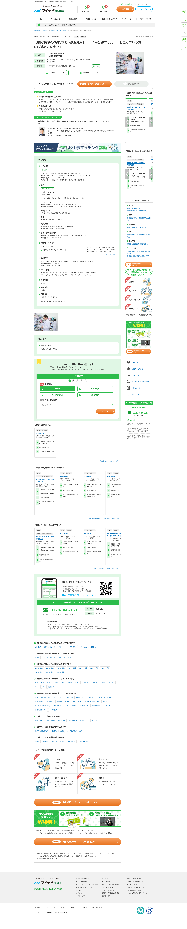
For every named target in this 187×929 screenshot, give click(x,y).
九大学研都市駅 (83, 741)
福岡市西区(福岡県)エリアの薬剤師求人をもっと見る (104, 518)
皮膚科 (49, 683)
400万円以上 (61, 668)
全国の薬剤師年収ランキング (136, 887)
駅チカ (66, 706)
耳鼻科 (56, 683)
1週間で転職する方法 (134, 890)
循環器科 (111, 683)
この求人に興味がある (92, 84)
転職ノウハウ (91, 19)
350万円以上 (50, 668)
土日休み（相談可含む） (43, 706)
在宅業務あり (84, 706)
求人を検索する (145, 19)
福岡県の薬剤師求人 (133, 208)
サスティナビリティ (60, 907)
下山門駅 (45, 741)
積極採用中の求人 (40, 710)
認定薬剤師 (95, 389)
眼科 (63, 683)
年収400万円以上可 (47, 189)
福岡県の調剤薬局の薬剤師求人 (137, 244)
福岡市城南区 (73, 720)
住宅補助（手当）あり (92, 701)
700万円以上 (50, 672)
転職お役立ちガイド (109, 19)
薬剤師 (57, 389)
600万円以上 (105, 668)
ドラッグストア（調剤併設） (67, 647)
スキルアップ (58, 697)
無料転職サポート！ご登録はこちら (75, 802)
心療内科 (94, 683)
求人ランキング (127, 19)
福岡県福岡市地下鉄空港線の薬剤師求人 (139, 219)
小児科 (77, 683)
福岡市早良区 (84, 720)
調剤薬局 (38, 647)
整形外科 (85, 683)
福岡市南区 (61, 720)
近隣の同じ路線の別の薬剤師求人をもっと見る (106, 568)
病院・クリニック (49, 647)
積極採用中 (45, 170)
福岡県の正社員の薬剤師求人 (136, 227)
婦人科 (37, 687)
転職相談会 (73, 19)
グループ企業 (82, 907)
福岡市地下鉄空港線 (41, 731)
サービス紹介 (55, 19)
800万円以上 (61, 672)
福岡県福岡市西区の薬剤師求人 (137, 211)
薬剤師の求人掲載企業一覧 (110, 893)
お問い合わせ (80, 893)
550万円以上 (94, 668)
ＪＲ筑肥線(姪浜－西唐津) (75, 731)
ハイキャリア (110, 706)
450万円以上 (72, 668)
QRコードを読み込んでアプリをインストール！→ (79, 595)
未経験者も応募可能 (63, 701)
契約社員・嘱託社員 (49, 657)
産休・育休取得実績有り (43, 697)
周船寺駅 (54, 741)
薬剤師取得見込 (57, 395)
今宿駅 (37, 741)
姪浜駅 (62, 741)
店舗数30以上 (91, 697)
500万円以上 (83, 668)
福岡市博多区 (39, 720)
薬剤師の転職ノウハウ (134, 879)
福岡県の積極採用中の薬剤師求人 (138, 256)
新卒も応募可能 (77, 701)
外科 (42, 683)
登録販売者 (95, 395)
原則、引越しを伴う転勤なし (44, 701)
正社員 (37, 657)
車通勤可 (74, 706)
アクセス (96, 66)
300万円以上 (39, 668)
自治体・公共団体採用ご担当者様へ (87, 884)
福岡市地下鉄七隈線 (57, 731)
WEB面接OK (54, 710)
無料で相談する (110, 254)
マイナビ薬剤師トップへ (84, 879)
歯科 (44, 687)
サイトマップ (80, 896)
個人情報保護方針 (97, 907)
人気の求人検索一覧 (108, 890)
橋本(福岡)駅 (71, 741)
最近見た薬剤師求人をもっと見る (110, 461)
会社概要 (37, 907)
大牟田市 (94, 720)
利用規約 (79, 890)
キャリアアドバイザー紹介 (110, 884)
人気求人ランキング (108, 887)
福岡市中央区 (51, 720)
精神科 (70, 683)
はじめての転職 (132, 884)
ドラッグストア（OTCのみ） (89, 647)
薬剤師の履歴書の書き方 (135, 881)
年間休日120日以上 (105, 697)
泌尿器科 (51, 687)
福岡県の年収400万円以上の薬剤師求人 (138, 236)
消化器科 (103, 683)
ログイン (144, 9)
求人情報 (52, 72)
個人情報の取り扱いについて (85, 887)
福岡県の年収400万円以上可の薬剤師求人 (138, 252)
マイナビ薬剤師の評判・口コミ (137, 893)
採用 (72, 907)
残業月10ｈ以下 (108, 701)
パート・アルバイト (64, 657)
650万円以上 (39, 672)
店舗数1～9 (69, 697)
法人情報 (86, 72)
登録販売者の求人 (97, 706)
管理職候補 (57, 706)
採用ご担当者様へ (126, 4)
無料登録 (125, 9)
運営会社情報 (106, 896)
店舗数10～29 (80, 697)
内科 (36, 683)
